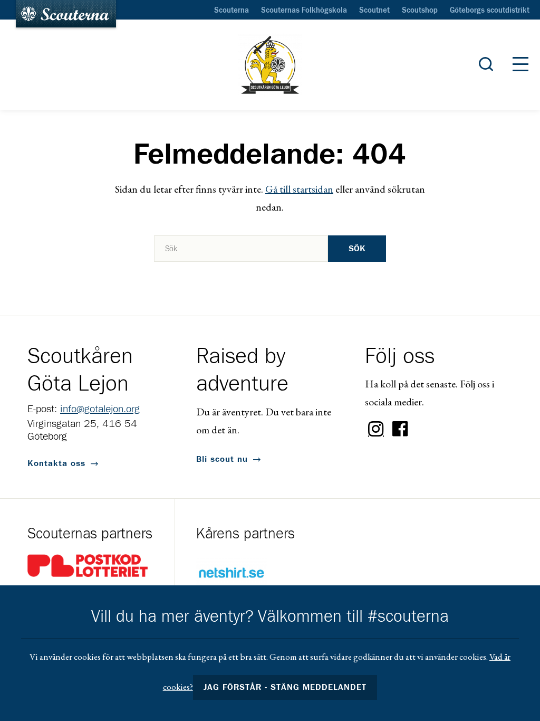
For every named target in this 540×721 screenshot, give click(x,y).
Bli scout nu (222, 459)
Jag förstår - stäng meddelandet (285, 687)
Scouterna (231, 10)
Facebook (400, 429)
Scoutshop (420, 10)
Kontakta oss (56, 463)
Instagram (376, 429)
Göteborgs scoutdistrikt (489, 10)
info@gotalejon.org (100, 409)
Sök (357, 248)
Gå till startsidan (299, 189)
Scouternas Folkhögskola (304, 10)
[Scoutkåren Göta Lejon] (270, 65)
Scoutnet (374, 10)
